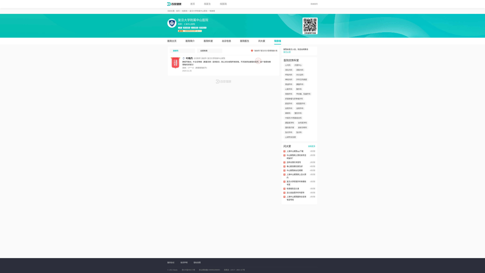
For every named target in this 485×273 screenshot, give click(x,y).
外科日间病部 (301, 80)
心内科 (287, 65)
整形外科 (298, 113)
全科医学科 (302, 123)
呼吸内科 (288, 75)
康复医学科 (289, 123)
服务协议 (170, 262)
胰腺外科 (299, 84)
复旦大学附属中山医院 (198, 11)
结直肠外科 (300, 104)
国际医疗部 (289, 128)
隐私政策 (197, 262)
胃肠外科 (288, 94)
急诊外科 (288, 132)
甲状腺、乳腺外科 (303, 94)
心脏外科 (288, 89)
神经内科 (288, 80)
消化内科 (288, 70)
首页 (192, 4)
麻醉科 (287, 113)
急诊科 (299, 132)
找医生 (207, 4)
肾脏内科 (299, 70)
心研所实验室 (290, 137)
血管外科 (288, 108)
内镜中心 (298, 65)
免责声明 (184, 262)
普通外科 (288, 84)
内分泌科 (299, 75)
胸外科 (299, 89)
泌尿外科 (299, 108)
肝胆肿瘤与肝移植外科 (294, 99)
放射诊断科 (302, 128)
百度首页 (314, 4)
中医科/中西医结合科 (293, 118)
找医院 (223, 4)
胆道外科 (288, 104)
